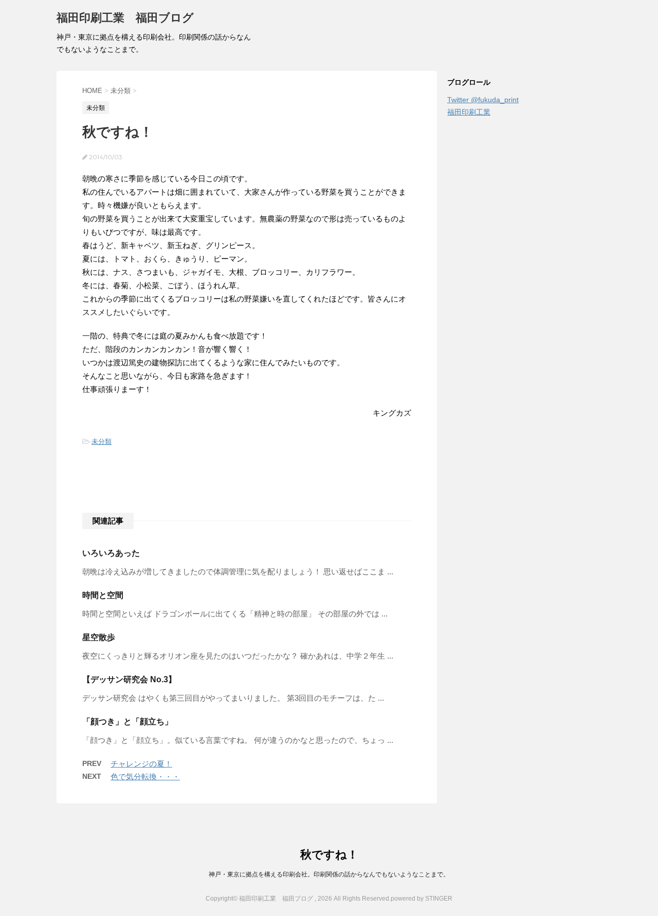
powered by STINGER (421, 898)
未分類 (102, 441)
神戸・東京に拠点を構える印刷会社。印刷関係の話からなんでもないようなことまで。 (329, 874)
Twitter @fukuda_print (483, 100)
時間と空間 (102, 595)
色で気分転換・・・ (145, 776)
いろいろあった (111, 553)
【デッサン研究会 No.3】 (129, 679)
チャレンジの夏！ (141, 763)
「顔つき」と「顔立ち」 (127, 721)
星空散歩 (98, 637)
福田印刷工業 (468, 112)
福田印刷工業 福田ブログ (125, 18)
